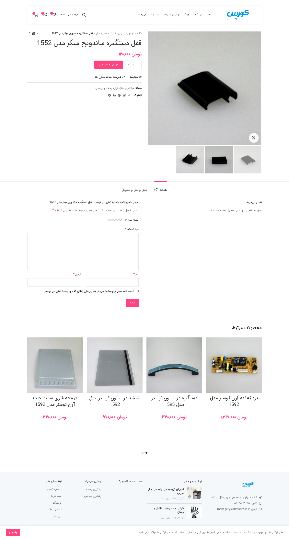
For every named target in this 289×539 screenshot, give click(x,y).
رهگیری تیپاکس (92, 496)
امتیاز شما (132, 220)
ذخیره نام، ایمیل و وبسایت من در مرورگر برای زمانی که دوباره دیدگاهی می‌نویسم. (89, 291)
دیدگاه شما (132, 229)
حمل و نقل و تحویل (135, 189)
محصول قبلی (37, 33)
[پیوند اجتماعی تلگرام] (109, 95)
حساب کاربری (54, 489)
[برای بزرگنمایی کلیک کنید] (254, 138)
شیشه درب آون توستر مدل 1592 (114, 401)
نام (136, 274)
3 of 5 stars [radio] (114, 220)
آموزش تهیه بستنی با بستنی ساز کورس (166, 491)
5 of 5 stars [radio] (108, 220)
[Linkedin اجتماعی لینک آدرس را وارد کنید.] (114, 95)
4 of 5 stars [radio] (111, 220)
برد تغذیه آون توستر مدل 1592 (234, 401)
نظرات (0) (160, 189)
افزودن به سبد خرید (108, 65)
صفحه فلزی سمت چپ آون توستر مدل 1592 (55, 401)
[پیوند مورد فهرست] (235, 503)
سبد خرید (56, 496)
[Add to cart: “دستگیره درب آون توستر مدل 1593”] (149, 352)
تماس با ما (56, 510)
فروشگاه (57, 503)
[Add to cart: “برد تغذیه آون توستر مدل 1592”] (209, 352)
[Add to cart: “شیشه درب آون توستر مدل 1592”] (90, 352)
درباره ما (57, 517)
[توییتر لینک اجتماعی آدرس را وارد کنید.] (124, 95)
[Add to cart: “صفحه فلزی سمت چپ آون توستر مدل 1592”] (30, 352)
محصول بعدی (29, 33)
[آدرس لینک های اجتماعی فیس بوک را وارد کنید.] (129, 95)
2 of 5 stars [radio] (117, 220)
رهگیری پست (93, 489)
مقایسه (133, 77)
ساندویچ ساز (102, 33)
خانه (139, 33)
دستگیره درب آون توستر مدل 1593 (174, 401)
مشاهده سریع (209, 361)
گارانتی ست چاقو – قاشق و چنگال (169, 510)
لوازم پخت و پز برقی (123, 33)
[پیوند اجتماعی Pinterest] (119, 95)
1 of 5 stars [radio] (120, 220)
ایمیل (77, 274)
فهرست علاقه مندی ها (108, 77)
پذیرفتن (13, 532)
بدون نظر (165, 499)
